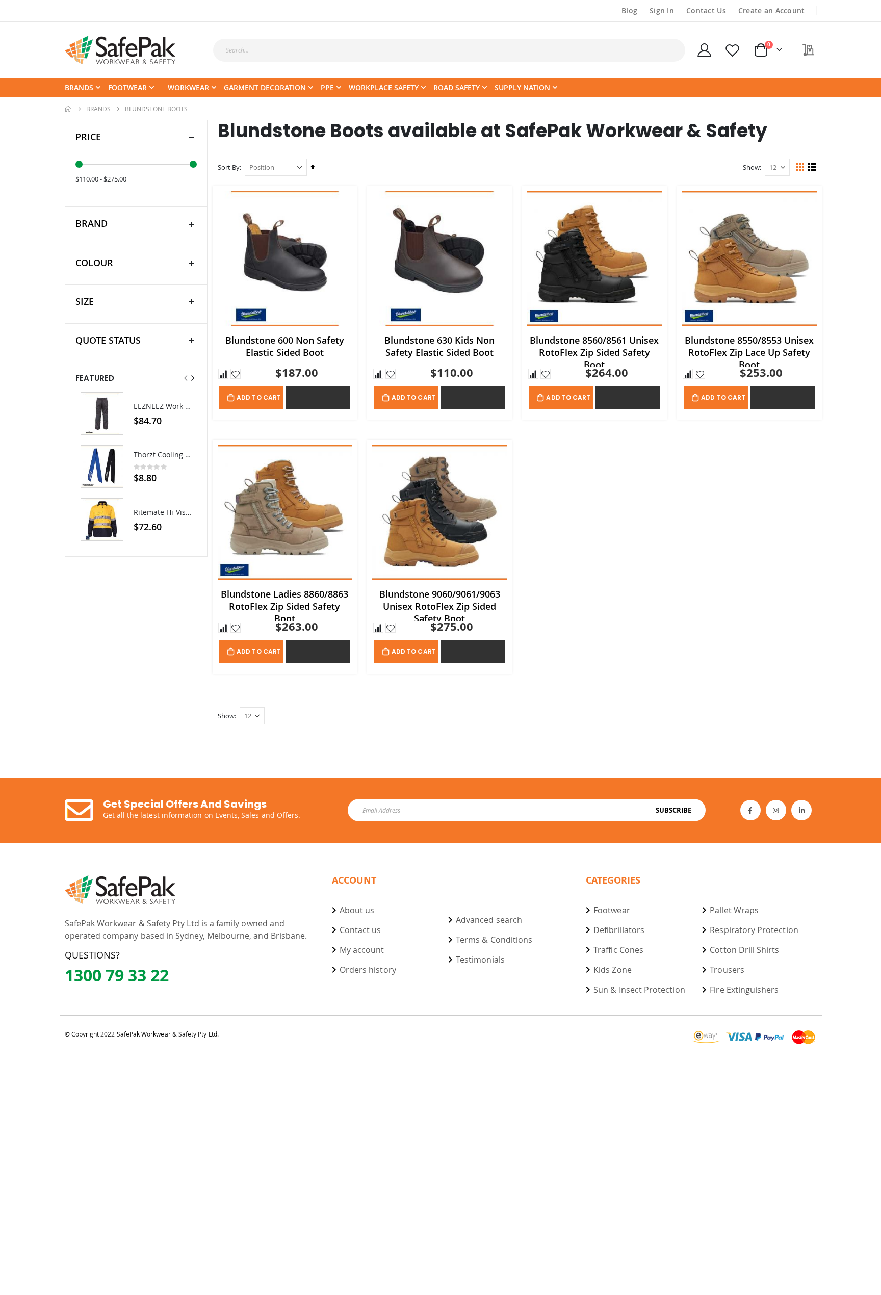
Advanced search (489, 919)
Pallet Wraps (734, 910)
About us (357, 910)
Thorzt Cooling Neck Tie (163, 454)
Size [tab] (84, 301)
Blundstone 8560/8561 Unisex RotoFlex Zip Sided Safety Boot (594, 350)
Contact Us (706, 10)
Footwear (611, 910)
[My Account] (704, 50)
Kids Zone (612, 969)
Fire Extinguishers (744, 989)
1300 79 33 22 (117, 975)
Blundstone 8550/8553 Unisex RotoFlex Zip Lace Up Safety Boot (749, 350)
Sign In (662, 10)
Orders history (368, 969)
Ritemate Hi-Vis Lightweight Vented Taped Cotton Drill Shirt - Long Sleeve (163, 512)
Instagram (776, 810)
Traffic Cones (618, 949)
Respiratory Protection (754, 930)
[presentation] (192, 378)
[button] (223, 374)
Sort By (229, 167)
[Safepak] (120, 50)
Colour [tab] (94, 262)
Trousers (727, 969)
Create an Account (771, 10)
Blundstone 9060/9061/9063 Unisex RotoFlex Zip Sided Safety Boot (439, 604)
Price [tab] (88, 137)
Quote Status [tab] (108, 340)
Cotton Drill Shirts (744, 949)
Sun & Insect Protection (639, 989)
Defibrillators (618, 930)
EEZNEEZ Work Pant (163, 406)
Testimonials (480, 959)
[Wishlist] (732, 50)
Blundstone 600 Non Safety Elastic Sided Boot (284, 346)
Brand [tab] (91, 223)
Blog (629, 10)
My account (362, 949)
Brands (98, 109)
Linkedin (801, 810)
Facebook (750, 810)
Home (68, 108)
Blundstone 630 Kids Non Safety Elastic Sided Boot (439, 346)
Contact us (360, 930)
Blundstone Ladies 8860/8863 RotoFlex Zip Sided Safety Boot (284, 604)
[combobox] (449, 50)
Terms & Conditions (494, 939)
